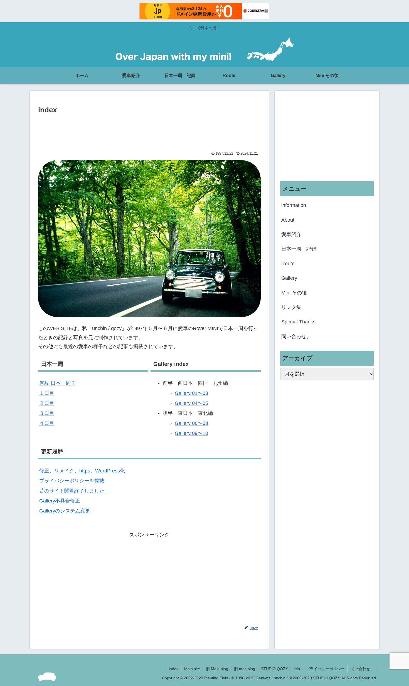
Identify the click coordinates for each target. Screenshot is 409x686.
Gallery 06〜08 (191, 423)
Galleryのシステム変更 (64, 511)
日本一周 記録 (298, 249)
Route (288, 263)
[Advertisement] (149, 131)
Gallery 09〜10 (191, 433)
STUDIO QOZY (274, 669)
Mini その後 (294, 293)
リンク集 (291, 307)
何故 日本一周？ (57, 383)
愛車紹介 (291, 234)
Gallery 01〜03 (191, 393)
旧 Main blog (217, 669)
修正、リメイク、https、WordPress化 (82, 471)
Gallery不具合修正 (59, 501)
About (287, 220)
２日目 (46, 403)
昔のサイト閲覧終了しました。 (74, 491)
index (173, 669)
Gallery (289, 278)
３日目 (46, 413)
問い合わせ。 (296, 336)
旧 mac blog (244, 669)
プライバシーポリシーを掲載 (71, 481)
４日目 (46, 423)
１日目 (46, 393)
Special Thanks (298, 322)
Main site (192, 669)
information (293, 205)
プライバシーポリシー (325, 669)
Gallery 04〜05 (191, 403)
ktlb (297, 669)
